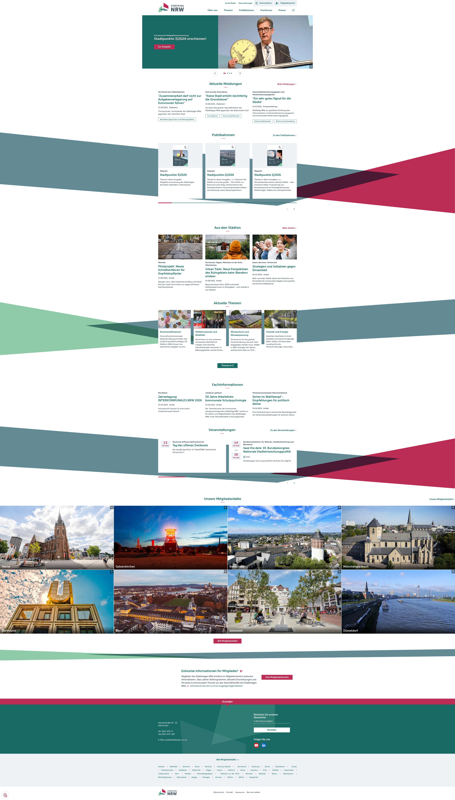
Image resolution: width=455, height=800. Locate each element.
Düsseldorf (280, 767)
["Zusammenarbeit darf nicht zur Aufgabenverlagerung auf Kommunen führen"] (180, 107)
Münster (250, 774)
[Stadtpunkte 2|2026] (227, 171)
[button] (212, 10)
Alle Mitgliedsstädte (227, 641)
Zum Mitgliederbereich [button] (277, 677)
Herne (243, 770)
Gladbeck (183, 770)
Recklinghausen (165, 777)
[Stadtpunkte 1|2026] (275, 171)
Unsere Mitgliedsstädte (441, 499)
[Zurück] (287, 209)
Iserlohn (254, 770)
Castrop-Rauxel (224, 767)
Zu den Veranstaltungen (282, 430)
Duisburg (256, 767)
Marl (177, 774)
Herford (231, 770)
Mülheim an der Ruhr (231, 774)
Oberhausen (288, 774)
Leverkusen (289, 770)
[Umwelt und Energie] (280, 331)
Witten (242, 777)
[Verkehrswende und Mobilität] (210, 331)
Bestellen (271, 730)
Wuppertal (253, 777)
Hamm (220, 770)
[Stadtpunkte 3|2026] (180, 171)
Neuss (275, 774)
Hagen (209, 770)
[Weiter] (294, 209)
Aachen (161, 767)
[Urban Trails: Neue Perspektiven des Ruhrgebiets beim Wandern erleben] (227, 263)
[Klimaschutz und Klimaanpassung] (245, 331)
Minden (188, 774)
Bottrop (208, 767)
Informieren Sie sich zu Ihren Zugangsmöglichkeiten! (216, 686)
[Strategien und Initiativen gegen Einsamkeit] (275, 263)
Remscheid (181, 777)
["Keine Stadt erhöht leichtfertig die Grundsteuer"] (227, 107)
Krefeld (275, 770)
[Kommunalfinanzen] (174, 331)
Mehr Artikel (288, 228)
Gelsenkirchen (167, 770)
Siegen (194, 777)
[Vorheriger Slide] (215, 73)
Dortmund (242, 767)
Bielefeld (173, 767)
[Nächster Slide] (240, 73)
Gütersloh (196, 770)
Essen (294, 767)
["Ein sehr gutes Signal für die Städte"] (275, 107)
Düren (268, 767)
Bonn (197, 767)
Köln (265, 770)
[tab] (224, 73)
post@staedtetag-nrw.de (176, 740)
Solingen (206, 777)
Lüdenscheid (163, 774)
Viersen (218, 777)
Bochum (186, 767)
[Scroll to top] (294, 698)
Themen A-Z (227, 365)
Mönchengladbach (205, 774)
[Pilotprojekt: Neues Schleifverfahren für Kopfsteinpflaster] (180, 263)
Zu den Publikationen (284, 135)
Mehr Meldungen (286, 84)
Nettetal (262, 774)
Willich (230, 777)
